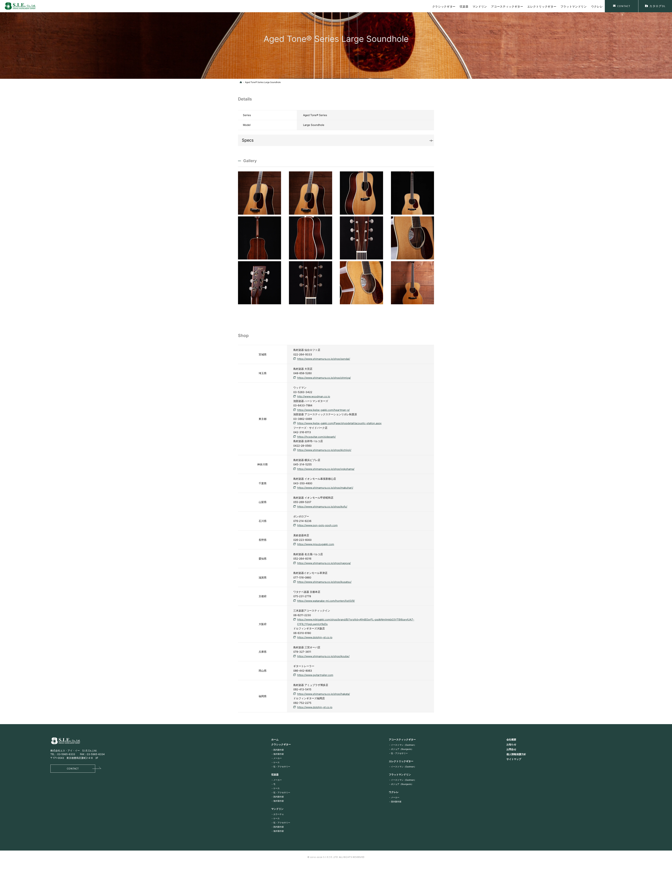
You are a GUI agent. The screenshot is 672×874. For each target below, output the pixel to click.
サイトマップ (513, 759)
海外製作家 (278, 754)
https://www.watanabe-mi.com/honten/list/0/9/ (326, 600)
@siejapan (63, 789)
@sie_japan (53, 789)
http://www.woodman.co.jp (313, 396)
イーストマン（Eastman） (403, 745)
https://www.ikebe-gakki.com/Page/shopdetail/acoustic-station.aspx (339, 423)
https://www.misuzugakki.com (315, 544)
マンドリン (277, 808)
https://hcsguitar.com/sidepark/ (316, 436)
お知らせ (511, 744)
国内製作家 (278, 749)
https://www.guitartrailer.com (315, 675)
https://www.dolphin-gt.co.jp (314, 637)
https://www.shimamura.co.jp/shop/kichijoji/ (324, 450)
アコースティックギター (402, 739)
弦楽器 (275, 774)
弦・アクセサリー (281, 766)
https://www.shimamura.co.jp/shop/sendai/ (323, 358)
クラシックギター (281, 744)
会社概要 (511, 739)
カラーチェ (278, 814)
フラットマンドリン (400, 774)
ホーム (275, 739)
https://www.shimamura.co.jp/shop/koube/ (323, 656)
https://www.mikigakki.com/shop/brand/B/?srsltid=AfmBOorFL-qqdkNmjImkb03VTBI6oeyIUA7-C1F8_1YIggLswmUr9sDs (355, 622)
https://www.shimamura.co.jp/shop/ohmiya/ (324, 377)
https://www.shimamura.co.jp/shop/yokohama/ (325, 469)
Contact (73, 768)
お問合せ (511, 749)
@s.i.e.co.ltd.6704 (82, 789)
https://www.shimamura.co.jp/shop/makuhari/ (325, 487)
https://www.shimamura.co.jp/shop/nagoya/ (324, 563)
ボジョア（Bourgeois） (402, 749)
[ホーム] (241, 82)
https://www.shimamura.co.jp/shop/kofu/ (322, 506)
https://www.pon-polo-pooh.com (317, 525)
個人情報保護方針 (516, 754)
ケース (276, 762)
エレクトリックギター (401, 761)
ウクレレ (394, 791)
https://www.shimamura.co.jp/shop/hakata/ (323, 694)
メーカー (277, 758)
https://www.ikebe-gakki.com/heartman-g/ (323, 410)
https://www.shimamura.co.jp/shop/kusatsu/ (324, 582)
